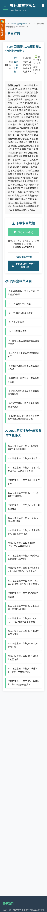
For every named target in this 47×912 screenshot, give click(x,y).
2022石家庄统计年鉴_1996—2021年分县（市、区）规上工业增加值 (23, 582)
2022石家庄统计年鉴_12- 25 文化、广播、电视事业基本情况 (22, 620)
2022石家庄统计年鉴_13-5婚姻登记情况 (23, 595)
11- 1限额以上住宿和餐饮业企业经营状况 (23, 342)
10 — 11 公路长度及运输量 (20, 312)
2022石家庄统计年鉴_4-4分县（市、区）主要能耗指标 (21, 545)
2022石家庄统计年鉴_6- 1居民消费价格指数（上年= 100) (24, 532)
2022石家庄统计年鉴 (18, 23)
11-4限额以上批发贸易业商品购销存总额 (23, 367)
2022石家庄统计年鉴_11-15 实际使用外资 (23, 645)
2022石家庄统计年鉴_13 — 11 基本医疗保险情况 (23, 494)
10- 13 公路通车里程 (17, 331)
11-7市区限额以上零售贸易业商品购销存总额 (23, 405)
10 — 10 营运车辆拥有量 (19, 303)
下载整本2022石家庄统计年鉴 (25, 266)
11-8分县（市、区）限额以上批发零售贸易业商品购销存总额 (23, 418)
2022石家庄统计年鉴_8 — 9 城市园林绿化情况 (23, 519)
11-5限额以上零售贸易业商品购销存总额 (23, 380)
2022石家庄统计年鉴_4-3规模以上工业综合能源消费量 (23, 557)
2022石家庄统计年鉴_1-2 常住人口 (24, 458)
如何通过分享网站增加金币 (23, 247)
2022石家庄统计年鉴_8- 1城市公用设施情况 (24, 507)
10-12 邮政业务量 (16, 322)
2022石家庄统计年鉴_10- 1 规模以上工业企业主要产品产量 (23, 683)
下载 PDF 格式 (25, 232)
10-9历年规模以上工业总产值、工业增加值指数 (23, 293)
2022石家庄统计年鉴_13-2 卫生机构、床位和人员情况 (23, 607)
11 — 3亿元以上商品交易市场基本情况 (23, 355)
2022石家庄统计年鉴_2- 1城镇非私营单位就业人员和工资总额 (24, 469)
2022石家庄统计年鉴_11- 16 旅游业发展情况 (23, 658)
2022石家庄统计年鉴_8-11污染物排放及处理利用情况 (23, 447)
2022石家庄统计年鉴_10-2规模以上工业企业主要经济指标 (23, 670)
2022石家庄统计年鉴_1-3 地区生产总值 (24, 482)
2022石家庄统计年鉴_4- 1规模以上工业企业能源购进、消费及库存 (24, 570)
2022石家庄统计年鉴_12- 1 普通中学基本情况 (23, 633)
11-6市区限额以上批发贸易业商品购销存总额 (23, 392)
